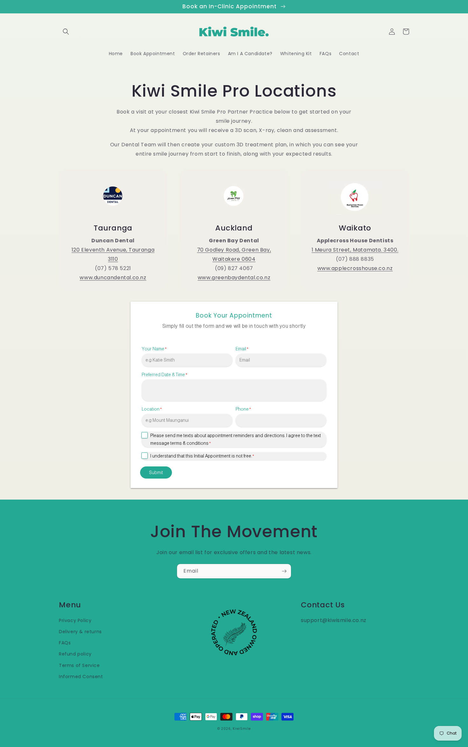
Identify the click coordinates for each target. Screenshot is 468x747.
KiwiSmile (242, 728)
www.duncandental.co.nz (113, 277)
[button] (66, 32)
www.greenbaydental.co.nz (234, 277)
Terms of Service (79, 665)
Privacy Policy (75, 620)
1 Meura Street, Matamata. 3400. (355, 249)
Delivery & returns (80, 631)
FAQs (65, 643)
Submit (156, 472)
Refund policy (75, 654)
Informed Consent (81, 676)
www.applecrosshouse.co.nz (355, 268)
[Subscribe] (284, 571)
